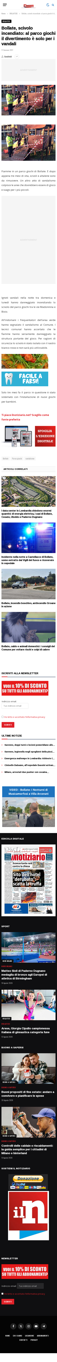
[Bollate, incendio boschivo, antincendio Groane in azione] (28, 584)
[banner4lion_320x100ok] (24, 361)
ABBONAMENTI (43, 1335)
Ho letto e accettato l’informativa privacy (24, 716)
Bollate (5, 458)
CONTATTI (23, 1340)
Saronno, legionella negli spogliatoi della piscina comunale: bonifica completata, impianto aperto (30, 753)
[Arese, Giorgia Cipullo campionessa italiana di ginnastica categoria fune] (28, 1005)
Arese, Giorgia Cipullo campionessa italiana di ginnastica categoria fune (25, 1030)
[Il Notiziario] (28, 5)
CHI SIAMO (17, 1335)
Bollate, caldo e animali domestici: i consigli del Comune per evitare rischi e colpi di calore (28, 648)
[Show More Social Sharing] (16, 56)
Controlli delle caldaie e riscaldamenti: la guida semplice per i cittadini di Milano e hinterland (27, 1149)
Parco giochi (17, 458)
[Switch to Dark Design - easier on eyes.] (48, 4)
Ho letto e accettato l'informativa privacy (24, 1293)
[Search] (52, 4)
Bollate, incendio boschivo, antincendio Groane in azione (28, 605)
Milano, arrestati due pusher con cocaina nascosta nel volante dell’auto (26, 773)
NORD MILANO (7, 961)
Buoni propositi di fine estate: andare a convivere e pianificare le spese (27, 1093)
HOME (7, 1335)
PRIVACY (34, 1340)
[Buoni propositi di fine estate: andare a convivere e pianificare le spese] (28, 1068)
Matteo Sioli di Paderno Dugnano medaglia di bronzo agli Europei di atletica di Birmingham (24, 974)
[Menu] (5, 4)
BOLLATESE (6, 21)
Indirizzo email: (9, 1285)
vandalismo (30, 458)
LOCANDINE (29, 1335)
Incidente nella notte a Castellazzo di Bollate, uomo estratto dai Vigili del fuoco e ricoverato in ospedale (27, 560)
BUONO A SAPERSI (9, 1082)
